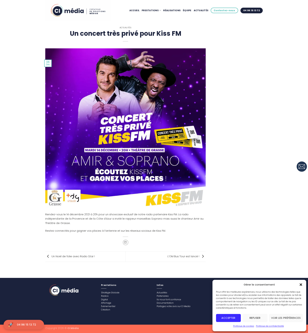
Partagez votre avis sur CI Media (173, 306)
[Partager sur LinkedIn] (125, 242)
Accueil (134, 10)
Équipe (187, 10)
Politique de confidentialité (270, 325)
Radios (105, 295)
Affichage (106, 302)
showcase (116, 214)
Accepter (228, 318)
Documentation (165, 302)
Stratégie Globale (110, 292)
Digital (104, 299)
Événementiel (108, 306)
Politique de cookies (243, 325)
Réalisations (172, 10)
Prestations (150, 10)
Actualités (201, 10)
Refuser (255, 318)
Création (105, 309)
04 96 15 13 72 (26, 324)
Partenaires (163, 295)
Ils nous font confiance (169, 299)
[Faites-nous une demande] (302, 166)
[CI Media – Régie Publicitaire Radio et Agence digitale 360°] (79, 10)
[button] (301, 284)
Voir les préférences (286, 318)
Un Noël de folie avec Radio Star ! (73, 256)
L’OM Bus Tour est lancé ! (184, 256)
